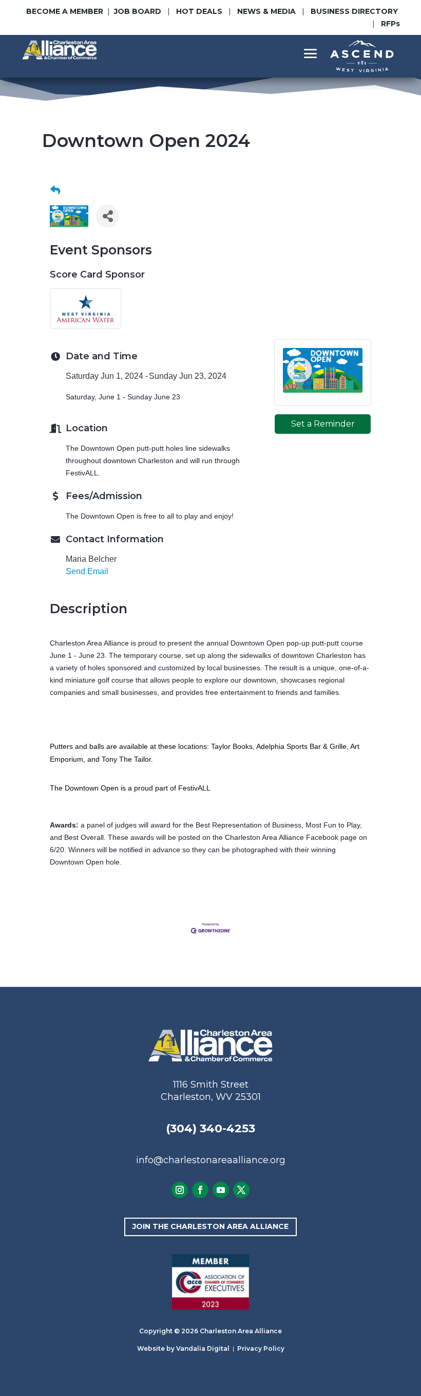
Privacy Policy (260, 1348)
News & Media (266, 11)
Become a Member (64, 11)
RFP (390, 23)
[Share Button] (107, 216)
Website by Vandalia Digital (183, 1348)
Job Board (138, 11)
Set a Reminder (323, 424)
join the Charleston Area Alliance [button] (210, 1226)
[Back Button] (55, 191)
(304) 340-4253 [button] (210, 1128)
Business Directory (354, 11)
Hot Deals (199, 11)
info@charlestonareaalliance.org (210, 1160)
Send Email (87, 571)
